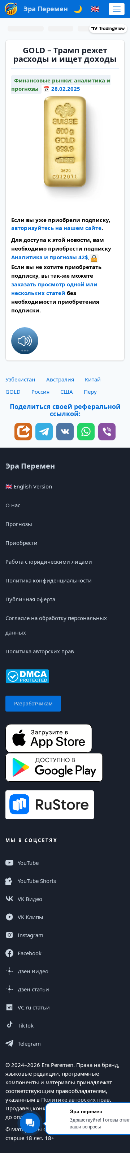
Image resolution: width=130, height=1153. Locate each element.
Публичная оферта (30, 599)
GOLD (13, 391)
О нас (12, 505)
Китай (93, 379)
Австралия (60, 379)
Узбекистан (20, 379)
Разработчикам (33, 703)
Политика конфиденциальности (48, 580)
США (66, 391)
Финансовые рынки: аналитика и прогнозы (60, 84)
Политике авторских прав (75, 1099)
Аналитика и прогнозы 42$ (49, 257)
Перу (90, 391)
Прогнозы (18, 524)
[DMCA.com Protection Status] (27, 675)
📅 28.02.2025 (61, 88)
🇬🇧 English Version (28, 486)
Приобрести (21, 542)
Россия (40, 391)
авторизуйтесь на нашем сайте (56, 227)
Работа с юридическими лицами (48, 561)
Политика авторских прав (39, 651)
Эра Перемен (30, 466)
